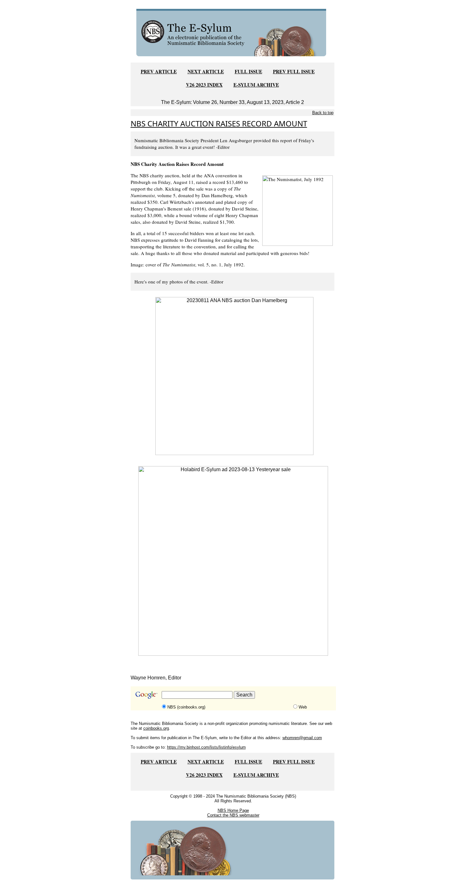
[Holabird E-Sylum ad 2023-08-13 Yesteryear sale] (233, 560)
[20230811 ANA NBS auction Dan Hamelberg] (234, 375)
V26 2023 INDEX (204, 84)
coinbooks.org (156, 728)
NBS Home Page (233, 810)
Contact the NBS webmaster (233, 815)
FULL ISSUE (248, 71)
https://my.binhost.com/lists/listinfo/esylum (206, 747)
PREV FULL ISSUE (294, 71)
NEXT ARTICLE (206, 71)
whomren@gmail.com (302, 737)
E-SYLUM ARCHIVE (256, 84)
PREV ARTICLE (159, 71)
